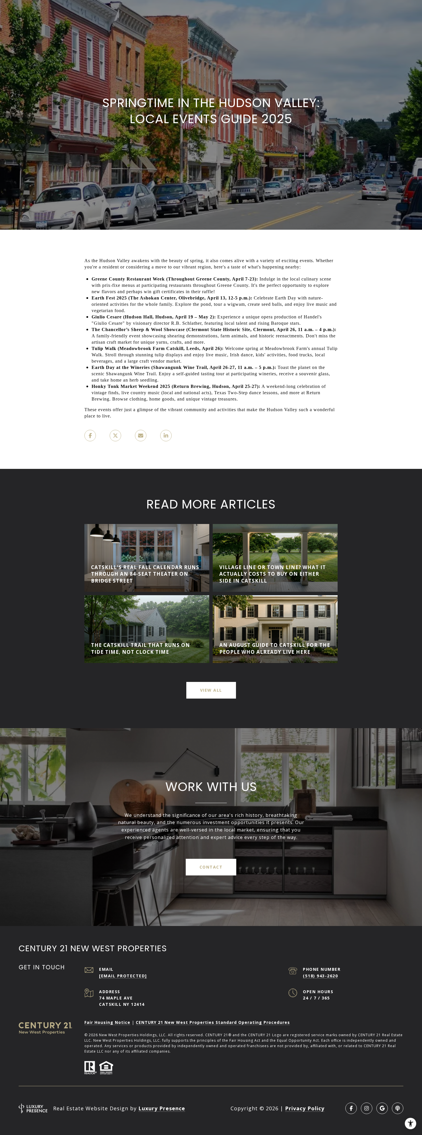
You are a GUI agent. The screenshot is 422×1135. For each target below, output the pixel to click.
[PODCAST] (397, 1108)
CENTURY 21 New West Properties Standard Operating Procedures (213, 1022)
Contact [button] (211, 867)
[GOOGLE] (382, 1108)
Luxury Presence (161, 1108)
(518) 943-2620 (320, 976)
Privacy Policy (304, 1108)
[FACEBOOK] (351, 1108)
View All (211, 690)
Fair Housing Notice (107, 1022)
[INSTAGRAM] (366, 1108)
